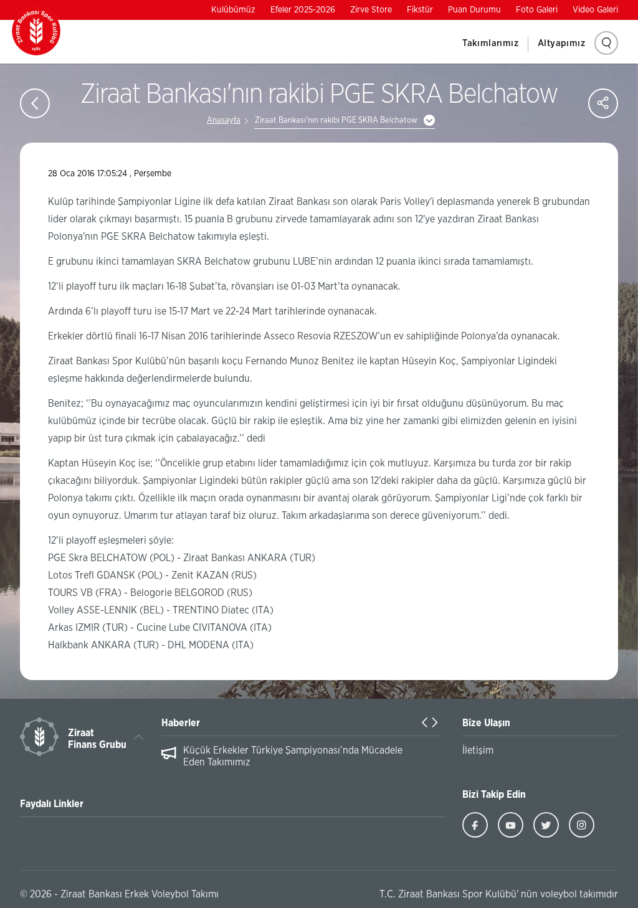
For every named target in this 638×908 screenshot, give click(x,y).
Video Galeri (595, 10)
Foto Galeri (537, 10)
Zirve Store (371, 10)
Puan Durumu (474, 10)
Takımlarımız (490, 43)
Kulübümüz (233, 10)
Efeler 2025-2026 (302, 10)
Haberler (180, 723)
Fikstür (420, 10)
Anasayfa (223, 120)
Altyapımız (561, 43)
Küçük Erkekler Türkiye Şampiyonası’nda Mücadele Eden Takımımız (292, 756)
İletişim (477, 750)
